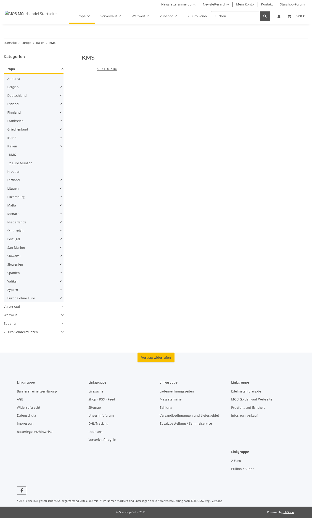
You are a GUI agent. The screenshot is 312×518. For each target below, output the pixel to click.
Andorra (13, 78)
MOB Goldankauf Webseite (251, 399)
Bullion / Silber (242, 469)
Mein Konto (245, 4)
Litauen (13, 188)
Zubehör (10, 323)
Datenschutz (26, 415)
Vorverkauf (12, 306)
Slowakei (14, 256)
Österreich (15, 230)
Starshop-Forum (292, 4)
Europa (9, 69)
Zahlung (166, 407)
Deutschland (17, 95)
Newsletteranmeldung (178, 4)
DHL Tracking (98, 423)
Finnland (14, 112)
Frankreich (15, 121)
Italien (12, 146)
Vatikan (13, 281)
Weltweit (10, 315)
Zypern (12, 290)
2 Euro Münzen (20, 163)
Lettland (13, 180)
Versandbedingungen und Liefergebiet (189, 415)
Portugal (13, 239)
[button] (279, 16)
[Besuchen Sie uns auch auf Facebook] (21, 490)
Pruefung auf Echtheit (248, 407)
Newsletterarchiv (216, 4)
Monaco (13, 214)
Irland (11, 138)
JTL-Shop (288, 512)
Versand (73, 501)
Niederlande (16, 222)
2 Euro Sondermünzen (21, 332)
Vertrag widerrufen (156, 357)
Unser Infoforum (101, 415)
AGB (20, 399)
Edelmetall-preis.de (246, 391)
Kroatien (13, 171)
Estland (13, 104)
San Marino (16, 247)
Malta (11, 205)
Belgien (13, 87)
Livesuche (95, 391)
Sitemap (94, 407)
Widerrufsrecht (28, 407)
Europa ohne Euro (21, 298)
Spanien (13, 273)
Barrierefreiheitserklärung (37, 391)
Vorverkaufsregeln (102, 439)
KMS (12, 154)
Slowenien (15, 264)
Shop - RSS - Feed (101, 399)
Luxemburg (16, 197)
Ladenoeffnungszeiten (177, 391)
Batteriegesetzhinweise (35, 431)
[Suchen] (265, 16)
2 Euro (236, 460)
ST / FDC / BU (107, 69)
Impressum (25, 423)
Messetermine (171, 399)
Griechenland (17, 129)
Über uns (95, 431)
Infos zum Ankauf (244, 415)
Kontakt (267, 4)
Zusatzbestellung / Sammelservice (186, 423)
